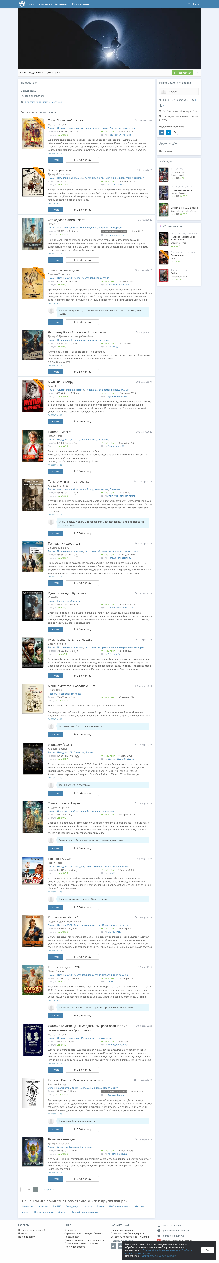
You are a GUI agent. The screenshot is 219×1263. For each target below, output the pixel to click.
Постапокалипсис (44, 1212)
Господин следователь (64, 543)
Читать (55, 159)
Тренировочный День (118, 284)
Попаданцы (63, 340)
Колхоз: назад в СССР (64, 967)
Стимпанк (115, 489)
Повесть (52, 693)
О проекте (70, 1230)
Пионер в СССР (59, 858)
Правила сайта (72, 1236)
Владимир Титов (178, 243)
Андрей (172, 91)
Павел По (53, 224)
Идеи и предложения (122, 1230)
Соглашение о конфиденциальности (84, 1240)
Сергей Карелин (178, 211)
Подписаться (184, 72)
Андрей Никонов (57, 748)
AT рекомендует (173, 226)
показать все (55, 153)
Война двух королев (117, 1044)
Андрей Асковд (57, 1084)
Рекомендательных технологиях (158, 1256)
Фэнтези (43, 1206)
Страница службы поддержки (127, 1233)
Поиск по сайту (26, 1236)
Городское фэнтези (97, 489)
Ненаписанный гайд (181, 190)
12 (164, 105)
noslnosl (184, 175)
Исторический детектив (97, 551)
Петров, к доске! (59, 431)
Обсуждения (45, 4)
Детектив (103, 340)
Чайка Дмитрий (57, 124)
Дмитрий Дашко (57, 336)
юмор (46, 101)
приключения (33, 101)
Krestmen (175, 175)
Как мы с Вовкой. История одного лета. (76, 1080)
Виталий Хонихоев (59, 274)
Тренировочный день (63, 270)
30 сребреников (59, 170)
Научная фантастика (98, 227)
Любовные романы (119, 1206)
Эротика (87, 1206)
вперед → (49, 1189)
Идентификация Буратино (67, 593)
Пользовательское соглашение (81, 1243)
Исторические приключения (100, 178)
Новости (22, 1233)
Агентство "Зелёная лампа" (121, 496)
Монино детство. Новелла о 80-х (71, 686)
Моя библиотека (80, 4)
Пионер (111, 873)
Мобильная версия (171, 1225)
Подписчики (36, 72)
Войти (196, 4)
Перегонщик (177, 255)
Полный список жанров (84, 1212)
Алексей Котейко (58, 485)
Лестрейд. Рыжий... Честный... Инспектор (78, 332)
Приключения (110, 1087)
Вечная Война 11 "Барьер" (185, 207)
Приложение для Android (175, 1230)
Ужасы (25, 1212)
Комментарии (53, 72)
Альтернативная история (95, 128)
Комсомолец (114, 931)
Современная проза (70, 693)
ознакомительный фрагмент (115, 231)
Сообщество (61, 4)
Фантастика (76, 601)
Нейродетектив (115, 235)
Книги (31, 4)
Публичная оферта (74, 1246)
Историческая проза (68, 128)
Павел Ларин (55, 435)
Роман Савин (55, 690)
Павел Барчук (56, 971)
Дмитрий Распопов (59, 174)
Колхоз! (111, 981)
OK (207, 1250)
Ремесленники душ (62, 1139)
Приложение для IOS (173, 1235)
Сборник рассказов (59, 1087)
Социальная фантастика (100, 811)
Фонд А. (52, 386)
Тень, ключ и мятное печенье (69, 481)
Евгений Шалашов (58, 547)
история (57, 101)
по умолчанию (48, 112)
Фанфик (62, 1212)
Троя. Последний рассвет (66, 120)
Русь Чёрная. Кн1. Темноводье (70, 639)
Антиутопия (86, 1147)
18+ (158, 1240)
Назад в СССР (64, 278)
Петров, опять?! (115, 446)
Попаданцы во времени (123, 128)
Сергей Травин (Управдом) (121, 759)
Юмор (77, 278)
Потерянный (177, 172)
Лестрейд (112, 346)
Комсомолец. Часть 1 (63, 917)
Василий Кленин (57, 643)
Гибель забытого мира (119, 134)
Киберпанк (117, 227)
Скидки (167, 161)
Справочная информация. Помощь (83, 1233)
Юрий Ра (53, 597)
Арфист (175, 273)
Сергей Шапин (141, 1236)
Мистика (74, 1147)
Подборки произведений (31, 1230)
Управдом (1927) (60, 744)
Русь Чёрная (113, 654)
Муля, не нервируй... (63, 382)
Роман (51, 128)
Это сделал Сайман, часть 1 (68, 220)
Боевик (89, 752)
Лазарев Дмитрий (179, 276)
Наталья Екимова (179, 193)
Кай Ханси (192, 211)
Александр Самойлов (80, 336)
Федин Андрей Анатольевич (64, 921)
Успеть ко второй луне (64, 803)
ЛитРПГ (57, 1206)
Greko (173, 258)
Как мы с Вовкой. (116, 1095)
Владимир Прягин (58, 807)
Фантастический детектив (71, 227)
